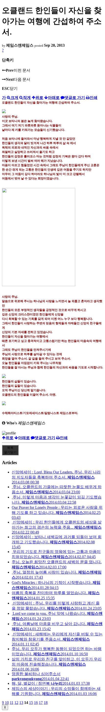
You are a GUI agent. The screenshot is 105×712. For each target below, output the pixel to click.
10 (7, 702)
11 (11, 702)
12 (16, 702)
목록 (10, 450)
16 (36, 702)
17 (41, 702)
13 (21, 702)
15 (31, 702)
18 (46, 702)
